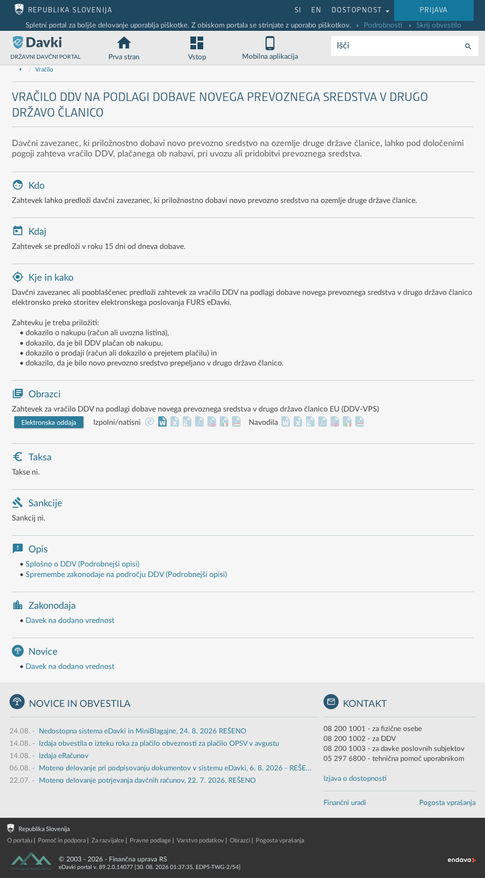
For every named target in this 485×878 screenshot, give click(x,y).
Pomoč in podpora (62, 841)
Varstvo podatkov (200, 841)
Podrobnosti (382, 25)
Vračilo (44, 70)
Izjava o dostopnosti (354, 778)
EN (316, 10)
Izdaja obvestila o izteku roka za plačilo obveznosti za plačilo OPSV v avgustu (159, 743)
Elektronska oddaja (48, 423)
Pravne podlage (150, 841)
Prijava (434, 10)
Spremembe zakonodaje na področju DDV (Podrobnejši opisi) (126, 574)
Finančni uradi (344, 802)
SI (298, 10)
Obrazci (240, 841)
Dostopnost (358, 10)
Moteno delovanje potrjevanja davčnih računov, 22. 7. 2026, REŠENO (147, 780)
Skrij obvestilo (437, 25)
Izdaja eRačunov (64, 755)
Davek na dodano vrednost (70, 620)
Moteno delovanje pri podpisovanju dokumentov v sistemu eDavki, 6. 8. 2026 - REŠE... (175, 768)
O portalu (19, 841)
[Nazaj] (20, 70)
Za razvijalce (107, 841)
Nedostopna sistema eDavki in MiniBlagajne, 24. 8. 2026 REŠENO (142, 731)
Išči (343, 46)
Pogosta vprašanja (447, 802)
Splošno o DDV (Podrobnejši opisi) (82, 564)
